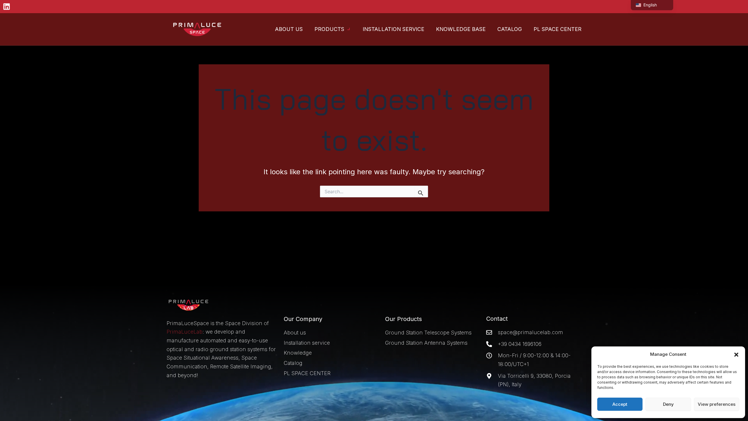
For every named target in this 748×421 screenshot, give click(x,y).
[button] (736, 355)
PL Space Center (557, 29)
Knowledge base (461, 29)
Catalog (509, 29)
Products (329, 29)
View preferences (716, 404)
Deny (668, 404)
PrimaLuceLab (184, 332)
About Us (289, 29)
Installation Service (393, 29)
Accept (619, 404)
